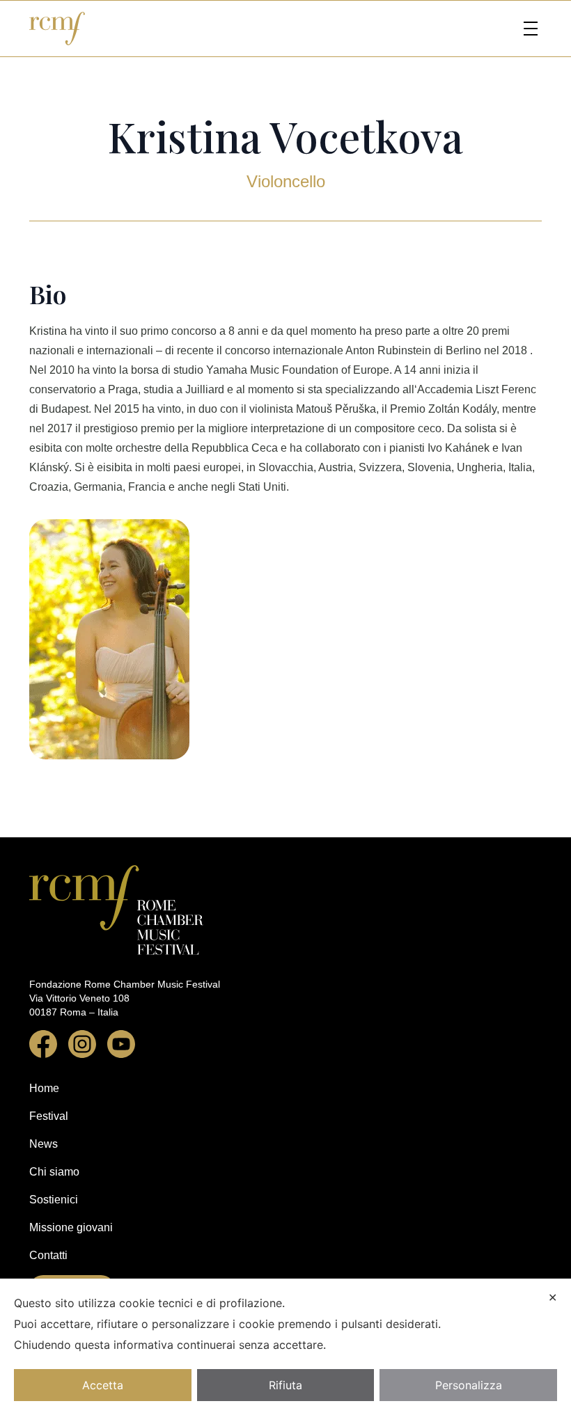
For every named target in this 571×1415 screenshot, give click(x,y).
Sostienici (53, 1199)
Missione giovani (71, 1227)
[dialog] (285, 1347)
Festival (48, 1116)
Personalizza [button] (468, 1385)
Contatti (48, 1255)
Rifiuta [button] (285, 1385)
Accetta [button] (102, 1385)
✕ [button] (552, 1297)
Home (44, 1088)
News (43, 1144)
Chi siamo (54, 1172)
